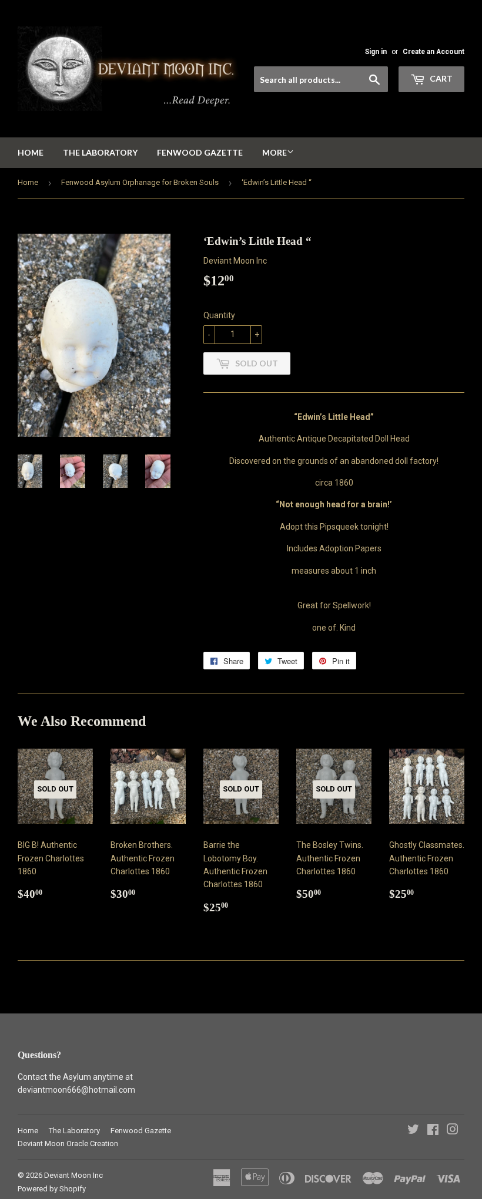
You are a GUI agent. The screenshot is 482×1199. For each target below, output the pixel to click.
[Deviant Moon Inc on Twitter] (413, 1131)
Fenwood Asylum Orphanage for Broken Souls (140, 182)
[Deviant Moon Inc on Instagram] (452, 1131)
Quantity (219, 315)
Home (30, 152)
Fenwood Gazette (200, 152)
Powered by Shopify (52, 1188)
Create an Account (433, 52)
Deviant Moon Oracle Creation (68, 1143)
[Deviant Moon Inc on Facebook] (433, 1131)
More (274, 152)
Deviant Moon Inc (73, 1175)
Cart (440, 78)
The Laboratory (100, 152)
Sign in (376, 52)
